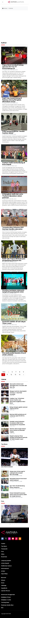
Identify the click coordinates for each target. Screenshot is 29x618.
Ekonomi (3, 577)
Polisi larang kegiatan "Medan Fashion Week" (13, 132)
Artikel (3, 571)
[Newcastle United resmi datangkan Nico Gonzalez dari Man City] (5, 386)
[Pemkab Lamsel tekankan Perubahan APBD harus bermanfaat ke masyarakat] (5, 423)
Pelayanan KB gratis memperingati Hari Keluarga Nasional (13, 518)
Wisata (3, 580)
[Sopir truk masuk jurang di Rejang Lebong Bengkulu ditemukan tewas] (14, 88)
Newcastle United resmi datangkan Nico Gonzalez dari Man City (18, 385)
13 (15, 374)
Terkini (3, 543)
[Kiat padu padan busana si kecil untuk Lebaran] (14, 343)
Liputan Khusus (5, 590)
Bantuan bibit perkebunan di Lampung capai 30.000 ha (18, 415)
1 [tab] (10, 524)
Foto (2, 501)
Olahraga (3, 585)
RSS (2, 607)
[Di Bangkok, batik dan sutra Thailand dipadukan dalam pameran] (14, 184)
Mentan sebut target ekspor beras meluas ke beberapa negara (18, 430)
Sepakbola (4, 588)
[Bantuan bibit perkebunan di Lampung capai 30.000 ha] (5, 416)
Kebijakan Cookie (6, 599)
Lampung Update (6, 560)
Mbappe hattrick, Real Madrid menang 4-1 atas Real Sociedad (18, 393)
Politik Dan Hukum (6, 566)
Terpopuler (4, 549)
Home (5, 8)
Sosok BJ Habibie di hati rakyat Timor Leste (14, 322)
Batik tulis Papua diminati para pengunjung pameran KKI (13, 259)
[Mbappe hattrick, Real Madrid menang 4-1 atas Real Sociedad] (5, 393)
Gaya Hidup (4, 573)
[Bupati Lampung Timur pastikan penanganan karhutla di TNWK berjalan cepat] (5, 438)
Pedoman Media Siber (7, 605)
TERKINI (3, 379)
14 (19, 374)
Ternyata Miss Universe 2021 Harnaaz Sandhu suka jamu (13, 228)
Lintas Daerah (5, 563)
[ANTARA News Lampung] (16, 1)
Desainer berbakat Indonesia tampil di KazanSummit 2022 (13, 291)
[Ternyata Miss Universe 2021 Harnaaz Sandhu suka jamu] (14, 217)
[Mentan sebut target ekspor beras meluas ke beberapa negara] (5, 431)
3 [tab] (14, 524)
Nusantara (4, 556)
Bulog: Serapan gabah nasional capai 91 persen (18, 407)
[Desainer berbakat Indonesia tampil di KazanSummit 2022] (14, 280)
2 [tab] (12, 524)
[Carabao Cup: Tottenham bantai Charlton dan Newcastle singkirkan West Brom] (5, 400)
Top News (4, 444)
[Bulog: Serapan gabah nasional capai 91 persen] (5, 409)
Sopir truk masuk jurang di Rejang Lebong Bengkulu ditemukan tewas (12, 100)
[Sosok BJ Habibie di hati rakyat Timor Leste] (14, 312)
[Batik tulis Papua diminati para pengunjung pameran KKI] (14, 249)
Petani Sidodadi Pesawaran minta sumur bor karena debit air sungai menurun (18, 494)
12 (11, 374)
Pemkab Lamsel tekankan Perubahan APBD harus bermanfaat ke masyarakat (17, 423)
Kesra (2, 583)
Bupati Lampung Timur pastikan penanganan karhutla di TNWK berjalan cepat (18, 437)
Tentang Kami (5, 602)
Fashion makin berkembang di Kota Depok (13, 163)
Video (2, 554)
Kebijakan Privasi (6, 597)
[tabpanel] (14, 514)
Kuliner (11, 8)
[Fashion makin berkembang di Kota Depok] (14, 153)
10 (3, 374)
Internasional (5, 568)
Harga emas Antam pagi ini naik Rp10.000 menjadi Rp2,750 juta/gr (17, 473)
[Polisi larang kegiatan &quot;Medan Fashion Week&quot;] (14, 121)
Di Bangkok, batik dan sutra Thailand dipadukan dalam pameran (12, 195)
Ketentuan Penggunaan (8, 594)
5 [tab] (19, 524)
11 (7, 374)
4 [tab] (16, 524)
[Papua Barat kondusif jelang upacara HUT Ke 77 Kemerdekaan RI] (14, 55)
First (4, 372)
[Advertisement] (14, 26)
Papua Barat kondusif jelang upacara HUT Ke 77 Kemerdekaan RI (12, 66)
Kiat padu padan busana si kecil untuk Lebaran (14, 354)
